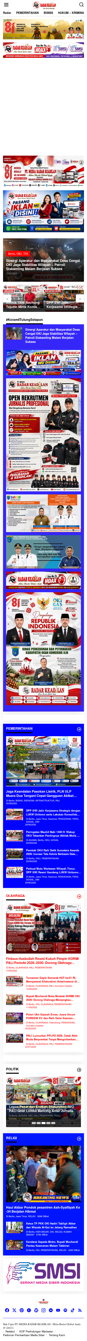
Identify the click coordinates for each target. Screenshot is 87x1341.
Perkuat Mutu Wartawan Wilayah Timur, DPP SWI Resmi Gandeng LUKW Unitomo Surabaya (52, 870)
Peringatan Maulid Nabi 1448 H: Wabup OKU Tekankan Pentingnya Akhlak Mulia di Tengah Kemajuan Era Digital (53, 833)
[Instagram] (43, 1310)
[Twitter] (14, 1310)
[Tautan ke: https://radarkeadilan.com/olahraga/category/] (79, 896)
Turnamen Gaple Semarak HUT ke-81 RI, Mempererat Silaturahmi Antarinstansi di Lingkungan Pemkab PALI (51, 979)
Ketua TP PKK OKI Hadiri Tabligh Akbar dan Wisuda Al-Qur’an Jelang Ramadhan (51, 1225)
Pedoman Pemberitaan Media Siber (24, 1335)
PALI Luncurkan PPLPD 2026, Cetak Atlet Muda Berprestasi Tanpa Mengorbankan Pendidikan (51, 1037)
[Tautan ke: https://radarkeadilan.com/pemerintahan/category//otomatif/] (79, 729)
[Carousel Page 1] (34, 1123)
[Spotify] (65, 1310)
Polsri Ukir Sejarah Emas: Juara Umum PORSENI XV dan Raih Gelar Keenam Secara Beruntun (50, 1016)
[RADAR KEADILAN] (44, 5)
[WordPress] (36, 1310)
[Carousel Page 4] (48, 1123)
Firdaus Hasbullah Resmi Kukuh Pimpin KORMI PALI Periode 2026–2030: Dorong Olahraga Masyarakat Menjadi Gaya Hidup (42, 961)
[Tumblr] (29, 1310)
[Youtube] (58, 1310)
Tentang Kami (57, 1335)
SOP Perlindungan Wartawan (36, 1331)
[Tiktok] (72, 1310)
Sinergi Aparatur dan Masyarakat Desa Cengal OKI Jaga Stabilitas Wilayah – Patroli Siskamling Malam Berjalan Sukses (43, 265)
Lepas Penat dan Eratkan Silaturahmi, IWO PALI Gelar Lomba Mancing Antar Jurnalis (41, 1109)
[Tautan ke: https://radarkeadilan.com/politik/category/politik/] (79, 1069)
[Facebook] (7, 1310)
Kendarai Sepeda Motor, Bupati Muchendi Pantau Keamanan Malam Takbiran (52, 1243)
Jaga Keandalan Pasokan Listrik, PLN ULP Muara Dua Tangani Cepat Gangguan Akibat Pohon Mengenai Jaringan (39, 793)
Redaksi (10, 1331)
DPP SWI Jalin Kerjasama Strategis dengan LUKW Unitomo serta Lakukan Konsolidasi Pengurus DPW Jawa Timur (63, 304)
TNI (25, 253)
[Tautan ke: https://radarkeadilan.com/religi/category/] (79, 1138)
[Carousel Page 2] (39, 1123)
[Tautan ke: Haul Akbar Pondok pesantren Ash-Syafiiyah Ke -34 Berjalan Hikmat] (43, 1174)
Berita (11, 253)
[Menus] (6, 4)
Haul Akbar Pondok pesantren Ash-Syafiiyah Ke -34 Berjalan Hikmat (43, 1209)
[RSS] (80, 1310)
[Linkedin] (50, 1310)
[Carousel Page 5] (53, 1123)
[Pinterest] (21, 1310)
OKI (19, 253)
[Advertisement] (43, 110)
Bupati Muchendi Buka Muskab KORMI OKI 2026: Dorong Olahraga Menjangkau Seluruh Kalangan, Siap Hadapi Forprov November (53, 998)
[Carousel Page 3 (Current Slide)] (43, 1123)
